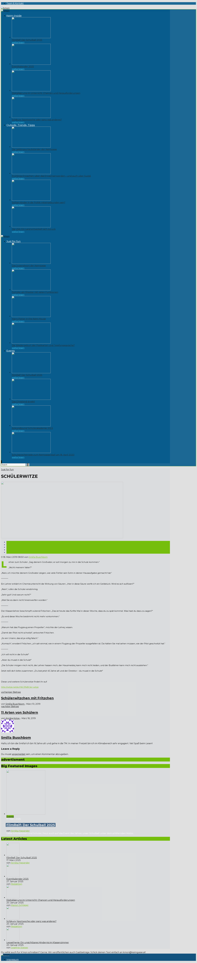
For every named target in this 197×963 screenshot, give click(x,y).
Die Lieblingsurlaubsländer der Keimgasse (34, 149)
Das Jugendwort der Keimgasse (29, 265)
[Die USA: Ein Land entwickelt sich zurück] (31, 226)
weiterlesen (18, 42)
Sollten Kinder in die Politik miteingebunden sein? (38, 202)
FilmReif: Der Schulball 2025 (27, 40)
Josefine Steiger (19, 947)
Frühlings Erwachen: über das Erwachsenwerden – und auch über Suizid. (51, 176)
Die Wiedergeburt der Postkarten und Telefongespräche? (43, 345)
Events (10, 350)
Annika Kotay (13, 718)
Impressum (12, 959)
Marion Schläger (20, 905)
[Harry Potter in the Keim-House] (31, 316)
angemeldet (18, 754)
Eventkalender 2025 (23, 66)
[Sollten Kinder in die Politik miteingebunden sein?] (31, 200)
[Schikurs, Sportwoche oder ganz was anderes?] (31, 117)
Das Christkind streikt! (23, 401)
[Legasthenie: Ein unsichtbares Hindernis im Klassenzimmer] (12, 940)
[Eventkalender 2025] (31, 64)
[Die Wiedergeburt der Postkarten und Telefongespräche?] (31, 343)
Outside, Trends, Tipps (20, 125)
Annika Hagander (20, 831)
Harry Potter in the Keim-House (29, 319)
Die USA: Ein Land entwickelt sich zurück (34, 229)
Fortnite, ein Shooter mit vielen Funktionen (35, 292)
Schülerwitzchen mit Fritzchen (27, 698)
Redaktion (16, 884)
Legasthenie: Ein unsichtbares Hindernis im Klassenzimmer (37, 942)
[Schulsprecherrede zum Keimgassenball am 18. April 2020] (31, 452)
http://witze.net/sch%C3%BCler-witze (20, 687)
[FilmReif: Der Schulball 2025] (31, 37)
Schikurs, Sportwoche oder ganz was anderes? (37, 119)
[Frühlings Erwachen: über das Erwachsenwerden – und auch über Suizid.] (31, 173)
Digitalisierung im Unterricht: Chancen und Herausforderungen (46, 93)
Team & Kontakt (15, 3)
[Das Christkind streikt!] (31, 399)
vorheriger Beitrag (11, 692)
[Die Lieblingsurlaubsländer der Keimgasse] (31, 147)
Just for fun (13, 241)
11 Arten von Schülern (19, 712)
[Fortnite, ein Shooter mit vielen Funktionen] (31, 289)
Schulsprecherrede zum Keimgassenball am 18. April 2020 (43, 455)
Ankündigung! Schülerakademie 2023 (32, 428)
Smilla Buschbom (38, 557)
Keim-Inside (14, 15)
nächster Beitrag (10, 706)
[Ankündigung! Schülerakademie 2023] (31, 425)
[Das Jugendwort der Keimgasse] (31, 263)
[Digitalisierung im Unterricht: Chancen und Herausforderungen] (31, 90)
